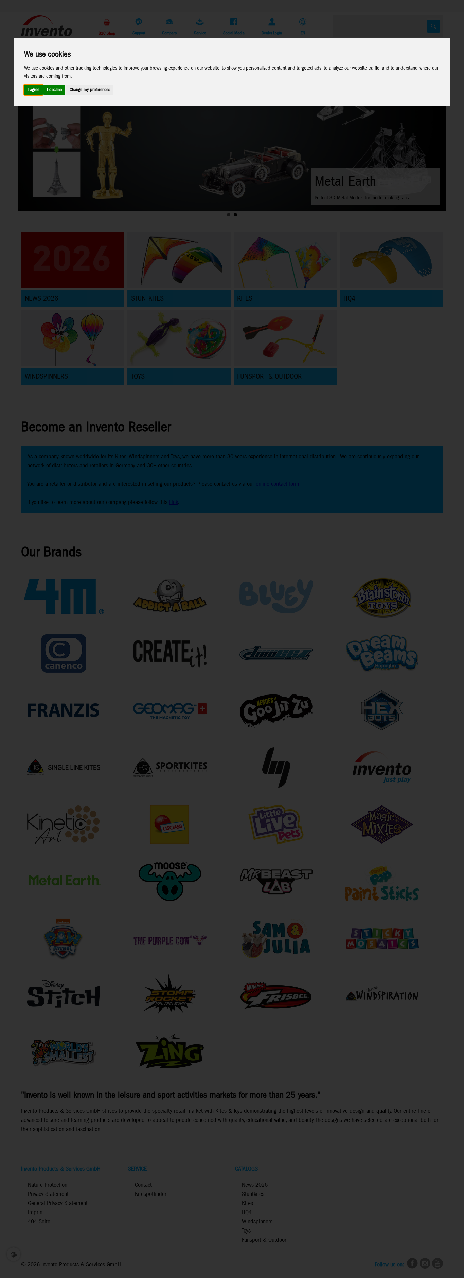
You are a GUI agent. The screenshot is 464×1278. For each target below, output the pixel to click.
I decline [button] (54, 90)
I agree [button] (33, 90)
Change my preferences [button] (90, 90)
